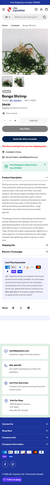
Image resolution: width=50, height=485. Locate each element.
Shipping (5, 108)
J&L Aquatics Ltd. (16, 474)
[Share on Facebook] (13, 308)
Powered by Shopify (34, 474)
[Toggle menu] (3, 9)
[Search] (44, 17)
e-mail (31, 291)
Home (5, 25)
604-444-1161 (11, 291)
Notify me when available (25, 139)
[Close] (44, 164)
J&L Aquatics (15, 100)
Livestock (15, 25)
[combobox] (25, 17)
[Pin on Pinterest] (29, 308)
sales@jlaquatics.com (28, 157)
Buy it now (25, 129)
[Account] (36, 9)
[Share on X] (21, 308)
